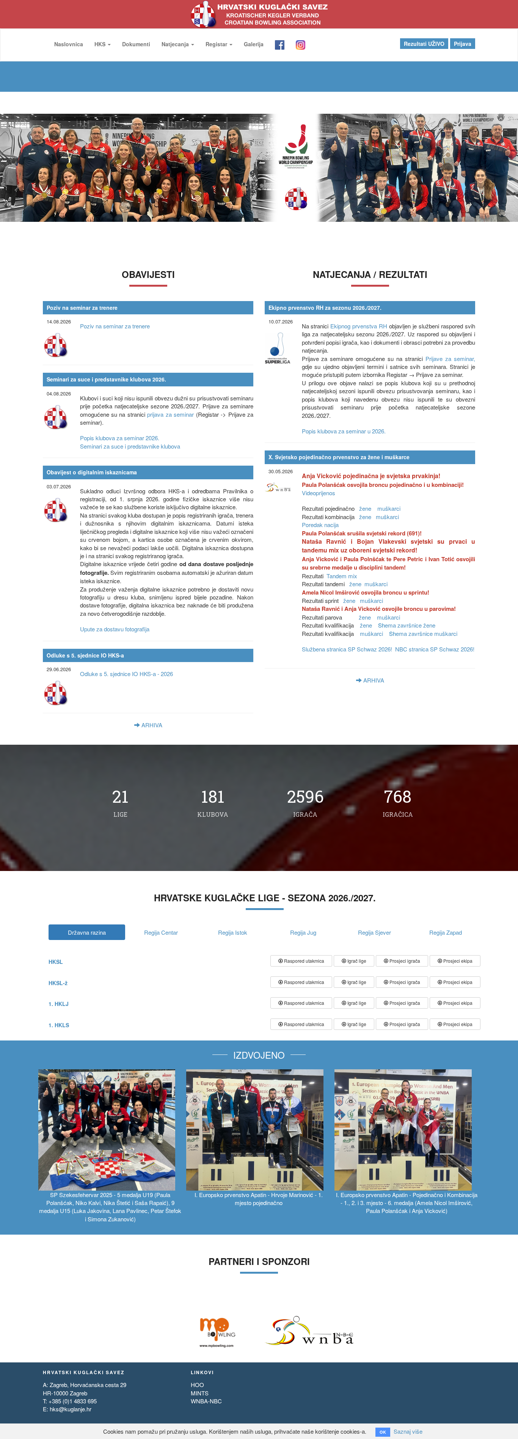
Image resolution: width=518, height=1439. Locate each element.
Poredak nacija (320, 525)
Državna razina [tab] (87, 932)
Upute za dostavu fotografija (114, 629)
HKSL (56, 961)
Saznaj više (408, 1431)
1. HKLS (59, 1025)
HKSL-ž (58, 983)
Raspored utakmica (303, 960)
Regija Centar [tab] (161, 932)
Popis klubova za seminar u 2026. (344, 431)
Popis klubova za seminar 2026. (119, 438)
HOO (197, 1385)
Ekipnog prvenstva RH (358, 326)
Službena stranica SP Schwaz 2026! (347, 649)
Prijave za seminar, (450, 358)
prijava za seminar (171, 414)
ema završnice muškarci (423, 633)
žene (366, 508)
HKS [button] (100, 44)
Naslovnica (68, 44)
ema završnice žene (409, 625)
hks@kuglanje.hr (70, 1409)
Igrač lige (356, 960)
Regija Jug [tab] (303, 932)
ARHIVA (151, 725)
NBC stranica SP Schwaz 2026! (434, 649)
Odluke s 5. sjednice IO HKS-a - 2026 (126, 674)
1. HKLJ (59, 1003)
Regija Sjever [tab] (374, 932)
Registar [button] (217, 44)
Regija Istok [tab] (232, 932)
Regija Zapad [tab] (445, 932)
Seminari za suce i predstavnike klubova (130, 446)
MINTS (200, 1393)
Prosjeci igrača (404, 960)
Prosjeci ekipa (457, 960)
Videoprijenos (318, 493)
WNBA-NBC (206, 1401)
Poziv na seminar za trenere (115, 326)
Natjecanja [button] (176, 44)
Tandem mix (341, 576)
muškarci (388, 508)
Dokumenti (136, 44)
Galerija (254, 44)
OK (383, 1432)
